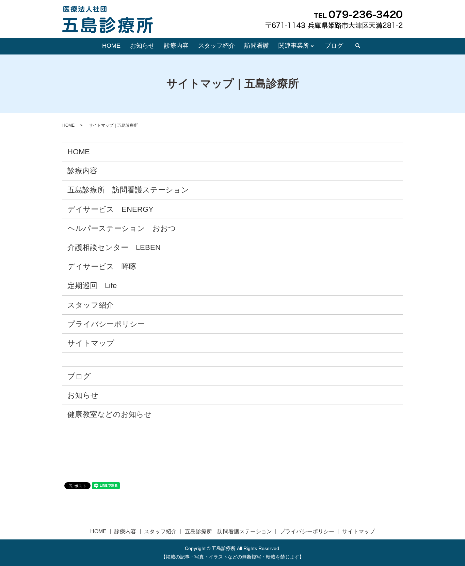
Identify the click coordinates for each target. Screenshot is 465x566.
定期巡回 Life (92, 285)
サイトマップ (90, 343)
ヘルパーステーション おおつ (121, 228)
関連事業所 (293, 45)
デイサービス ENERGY (110, 209)
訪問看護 (256, 45)
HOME (111, 45)
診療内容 (176, 45)
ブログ (334, 45)
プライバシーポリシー (106, 324)
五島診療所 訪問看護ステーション (128, 190)
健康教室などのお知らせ (109, 414)
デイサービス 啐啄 (102, 266)
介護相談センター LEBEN (114, 247)
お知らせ (142, 45)
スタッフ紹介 (216, 45)
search (358, 46)
